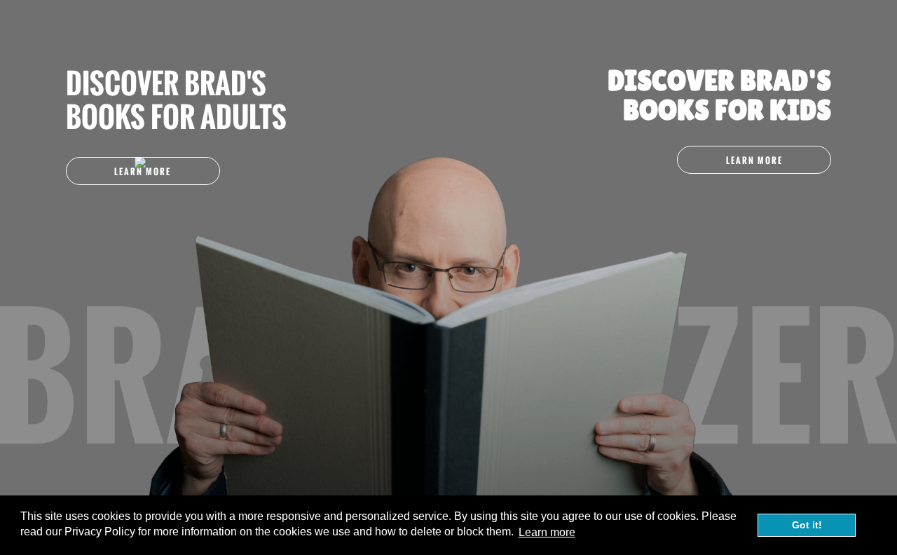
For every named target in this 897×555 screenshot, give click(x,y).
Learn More (142, 171)
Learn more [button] (547, 532)
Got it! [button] (807, 524)
